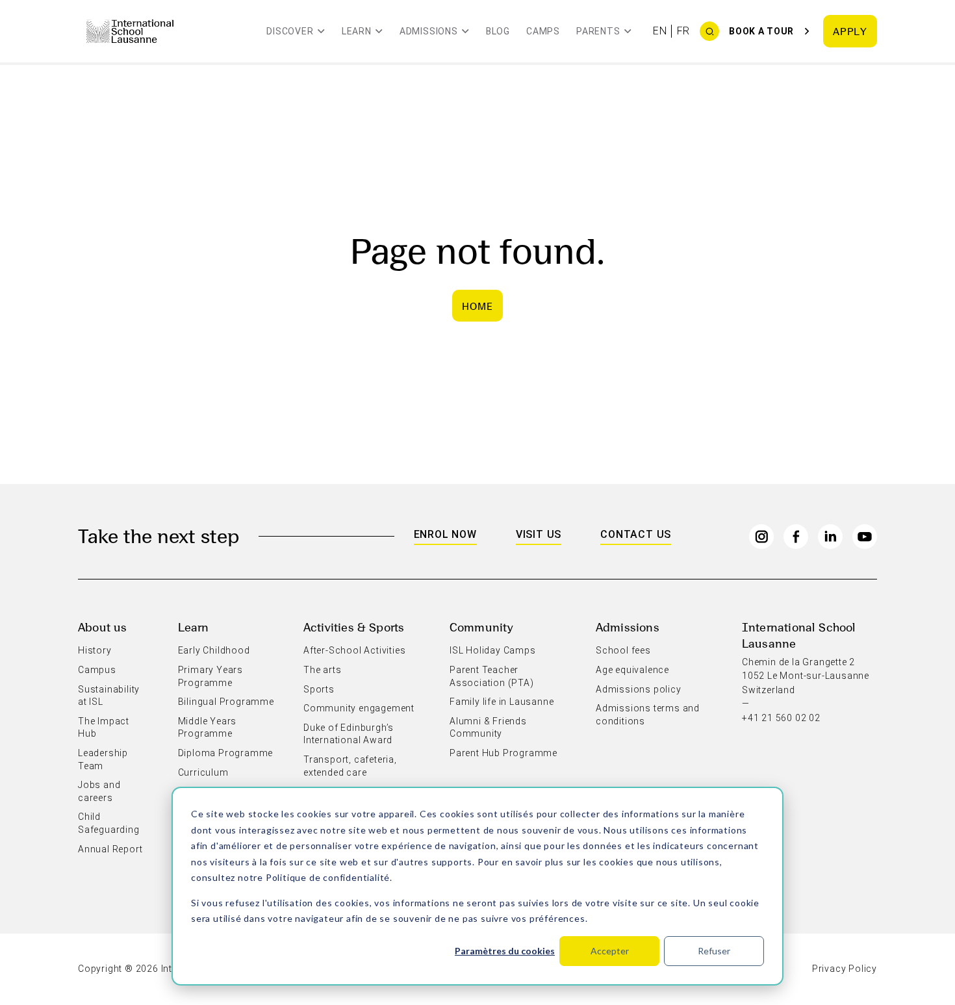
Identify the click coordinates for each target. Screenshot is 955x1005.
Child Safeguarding (109, 823)
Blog (498, 31)
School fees (623, 650)
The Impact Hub (103, 727)
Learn (193, 626)
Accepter (610, 950)
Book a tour (761, 31)
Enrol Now (445, 534)
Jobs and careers (99, 791)
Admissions (627, 626)
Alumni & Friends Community (488, 727)
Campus (97, 670)
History (95, 650)
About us (102, 626)
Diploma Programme (226, 753)
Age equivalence (632, 670)
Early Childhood (214, 650)
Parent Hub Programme (503, 753)
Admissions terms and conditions (648, 714)
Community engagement (358, 708)
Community (482, 626)
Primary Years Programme (210, 676)
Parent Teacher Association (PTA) (492, 676)
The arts (322, 670)
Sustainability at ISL (109, 695)
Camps (543, 31)
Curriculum (203, 772)
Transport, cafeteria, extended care (350, 766)
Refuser (714, 950)
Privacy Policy (844, 968)
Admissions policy (638, 689)
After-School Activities (354, 650)
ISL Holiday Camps (493, 650)
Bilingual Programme (226, 701)
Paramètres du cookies (505, 950)
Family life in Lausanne (502, 701)
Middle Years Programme (207, 727)
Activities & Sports (353, 626)
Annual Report (110, 849)
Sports (319, 689)
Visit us (538, 534)
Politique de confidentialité (328, 877)
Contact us (635, 534)
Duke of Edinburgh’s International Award (348, 734)
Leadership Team (103, 759)
